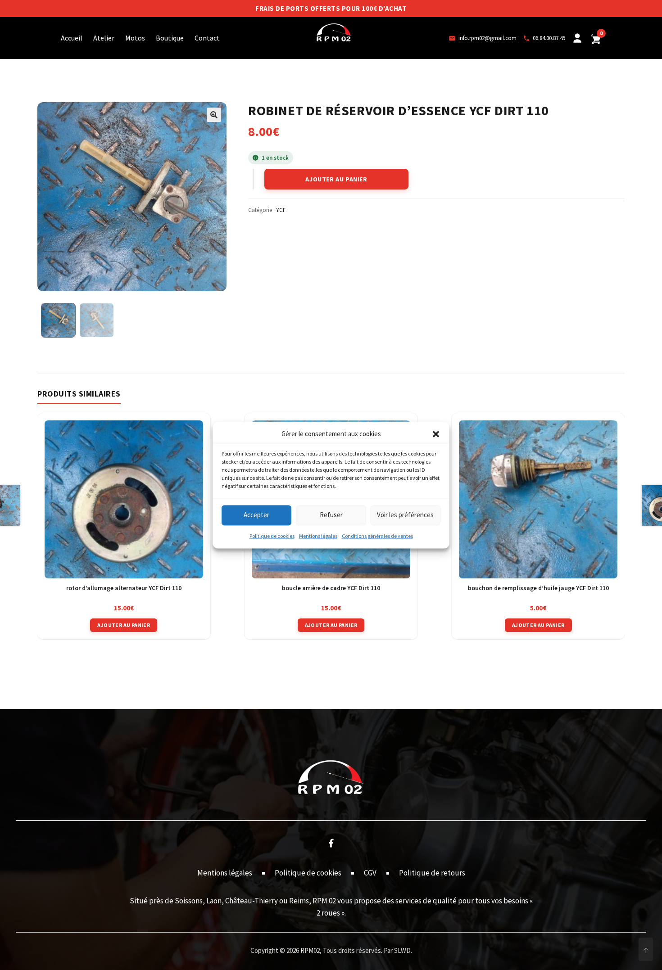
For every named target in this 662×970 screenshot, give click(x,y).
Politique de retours (432, 873)
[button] (435, 433)
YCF (281, 210)
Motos (135, 37)
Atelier (103, 37)
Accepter (256, 515)
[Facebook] (331, 843)
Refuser (331, 515)
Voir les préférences (405, 515)
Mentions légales (318, 535)
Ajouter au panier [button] (123, 625)
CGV (370, 873)
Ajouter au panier (336, 179)
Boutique (170, 37)
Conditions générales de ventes (377, 535)
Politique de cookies (272, 535)
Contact (207, 37)
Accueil (71, 37)
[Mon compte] (577, 38)
